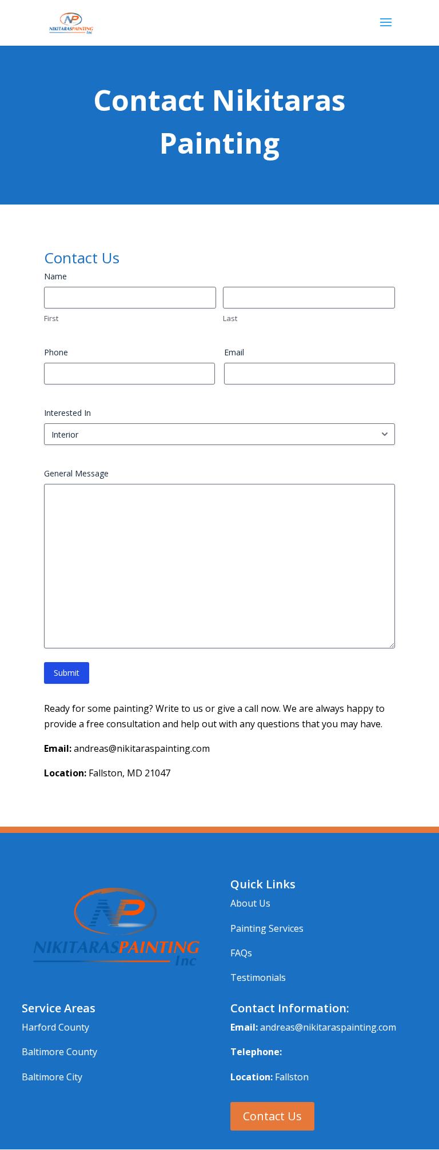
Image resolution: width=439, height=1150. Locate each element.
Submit (66, 672)
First (51, 318)
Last (230, 318)
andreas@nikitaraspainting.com (328, 1027)
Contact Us (272, 1116)
